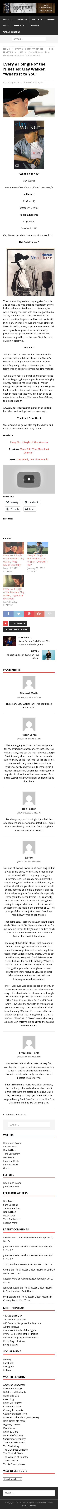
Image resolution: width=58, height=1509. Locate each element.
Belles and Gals (11, 1395)
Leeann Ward (10, 1146)
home (6, 25)
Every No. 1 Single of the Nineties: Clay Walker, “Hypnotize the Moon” (13, 593)
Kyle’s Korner (10, 1428)
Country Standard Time (15, 1413)
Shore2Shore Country (14, 1438)
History (51, 19)
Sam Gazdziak (10, 1164)
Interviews (20, 25)
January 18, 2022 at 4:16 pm (29, 739)
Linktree (7, 1370)
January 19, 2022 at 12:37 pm (29, 813)
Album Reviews (11, 1326)
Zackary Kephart (11, 1208)
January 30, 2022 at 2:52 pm (29, 1057)
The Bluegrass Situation (15, 1449)
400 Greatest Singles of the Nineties (22, 1323)
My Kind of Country (13, 1435)
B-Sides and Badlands (14, 1392)
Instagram (8, 1366)
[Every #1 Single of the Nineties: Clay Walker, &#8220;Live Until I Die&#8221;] (37, 548)
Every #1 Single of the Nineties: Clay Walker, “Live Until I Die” (37, 560)
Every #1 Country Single (29, 48)
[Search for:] (29, 38)
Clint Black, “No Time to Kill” (32, 459)
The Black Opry (11, 1446)
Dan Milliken (9, 1150)
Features (37, 19)
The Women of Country (15, 1456)
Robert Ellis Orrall (16, 629)
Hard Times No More (14, 1420)
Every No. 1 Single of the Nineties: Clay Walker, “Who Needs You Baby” (13, 560)
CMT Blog (8, 1399)
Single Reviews (11, 1344)
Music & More (10, 1431)
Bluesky (7, 1359)
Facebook (8, 1362)
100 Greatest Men (12, 1315)
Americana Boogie (13, 1388)
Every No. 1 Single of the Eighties (20, 1330)
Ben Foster (9, 1157)
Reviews (35, 25)
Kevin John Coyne (34, 82)
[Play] (29, 479)
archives (22, 19)
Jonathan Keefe (11, 1161)
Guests (6, 1168)
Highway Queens (12, 1424)
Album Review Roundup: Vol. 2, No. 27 (32, 1264)
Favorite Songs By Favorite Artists (21, 1337)
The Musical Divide (13, 1453)
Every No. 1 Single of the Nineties (29, 442)
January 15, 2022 (14, 82)
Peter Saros (9, 1215)
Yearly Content (11, 32)
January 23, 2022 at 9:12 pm (29, 861)
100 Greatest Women (14, 1319)
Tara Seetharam (11, 1153)
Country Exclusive (12, 1406)
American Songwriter (14, 1384)
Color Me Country (12, 1402)
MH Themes (30, 1505)
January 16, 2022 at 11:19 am (29, 697)
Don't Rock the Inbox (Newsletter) (21, 1417)
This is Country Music (14, 1464)
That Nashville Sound (14, 1442)
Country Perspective (13, 1410)
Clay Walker (18, 623)
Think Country (10, 1460)
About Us (7, 19)
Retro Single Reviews (14, 1341)
